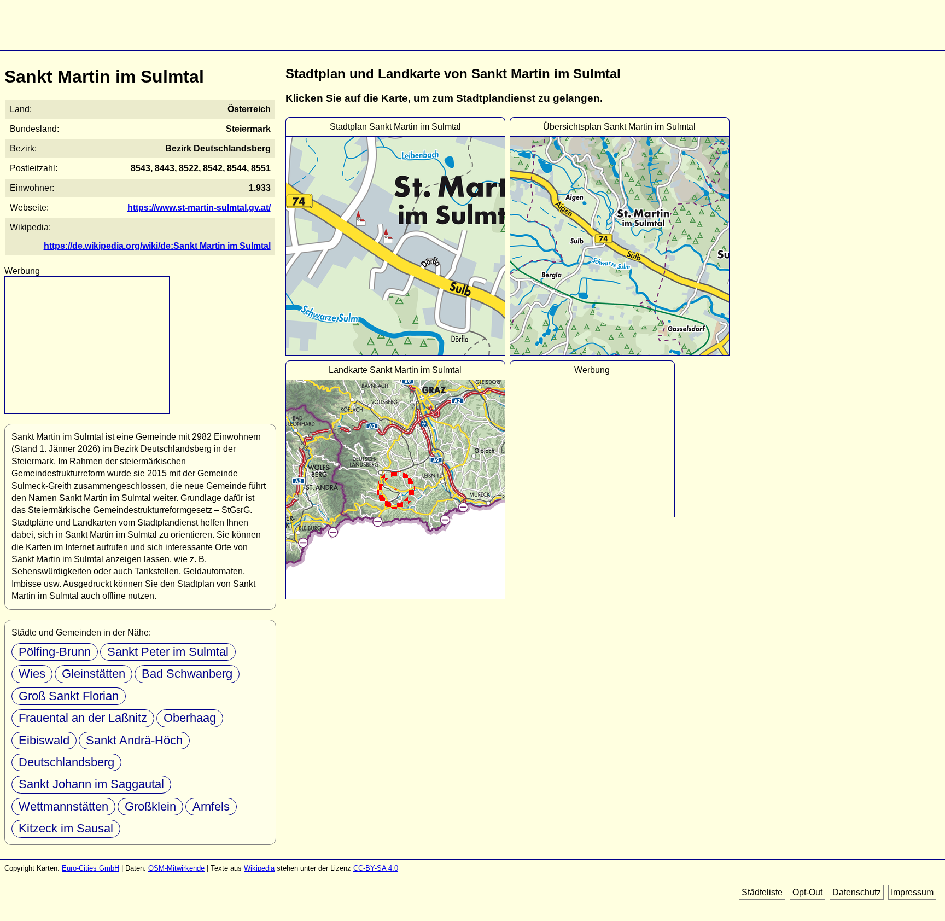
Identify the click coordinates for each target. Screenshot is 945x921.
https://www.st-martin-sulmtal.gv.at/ (199, 207)
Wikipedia (259, 868)
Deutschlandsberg (66, 762)
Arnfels (211, 806)
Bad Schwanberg (187, 673)
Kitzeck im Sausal (66, 828)
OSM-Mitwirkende (176, 868)
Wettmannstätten (63, 806)
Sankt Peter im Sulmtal (168, 651)
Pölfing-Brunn (55, 651)
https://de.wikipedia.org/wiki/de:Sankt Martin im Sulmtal (157, 245)
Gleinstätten (93, 673)
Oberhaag (190, 718)
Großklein (150, 806)
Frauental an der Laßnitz (83, 718)
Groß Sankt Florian (69, 696)
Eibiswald (44, 740)
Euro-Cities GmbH (90, 868)
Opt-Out (807, 892)
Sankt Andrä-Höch (134, 740)
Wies (32, 673)
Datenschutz (856, 892)
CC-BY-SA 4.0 (375, 868)
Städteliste (762, 892)
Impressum (912, 892)
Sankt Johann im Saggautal (91, 784)
